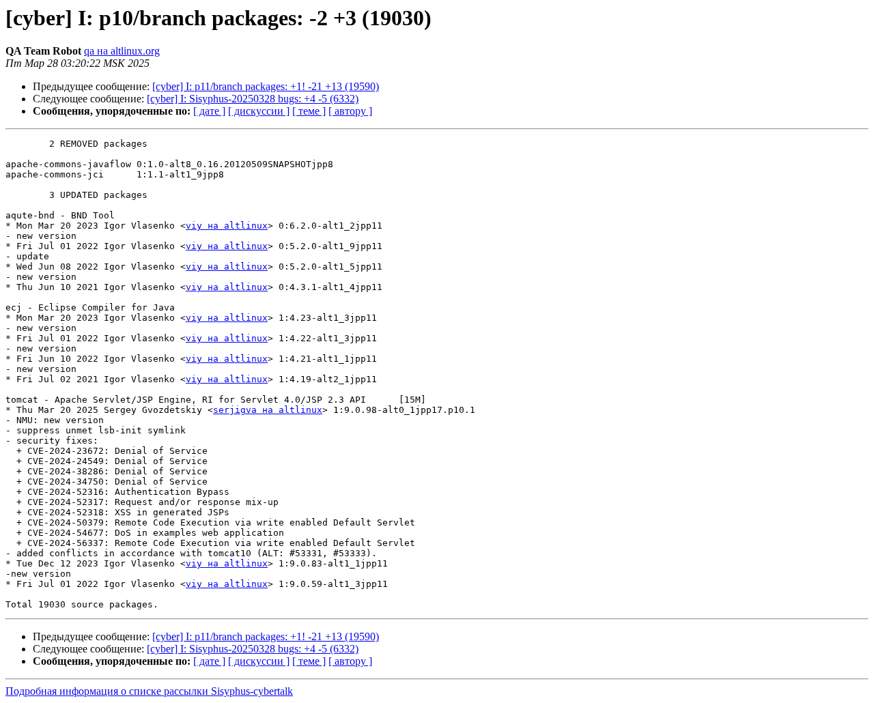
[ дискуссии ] (259, 111)
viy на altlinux (227, 225)
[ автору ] (350, 111)
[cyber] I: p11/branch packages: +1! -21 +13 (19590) (265, 86)
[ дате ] (209, 111)
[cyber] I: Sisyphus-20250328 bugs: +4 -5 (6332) (252, 98)
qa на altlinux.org (122, 51)
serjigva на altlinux (267, 410)
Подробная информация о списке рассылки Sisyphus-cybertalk (149, 691)
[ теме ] (309, 111)
